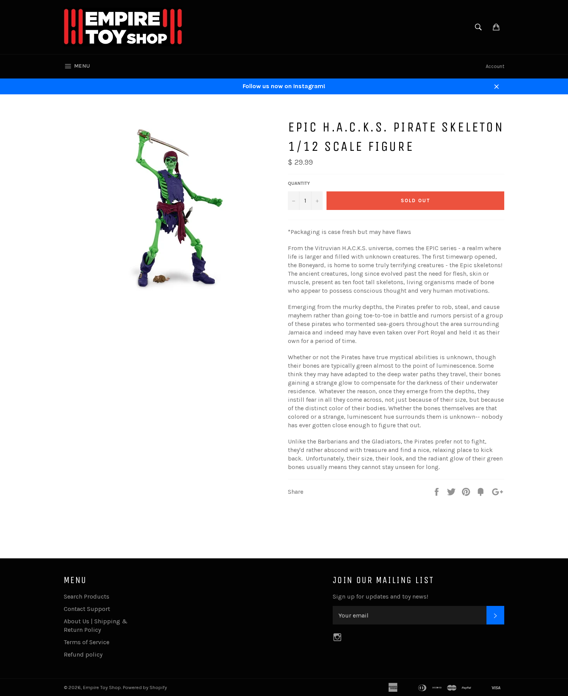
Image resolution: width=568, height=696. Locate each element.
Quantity (299, 183)
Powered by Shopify (145, 687)
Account (495, 66)
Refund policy (83, 654)
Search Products (86, 596)
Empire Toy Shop (102, 687)
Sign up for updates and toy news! (380, 596)
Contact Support (87, 608)
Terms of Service (86, 642)
